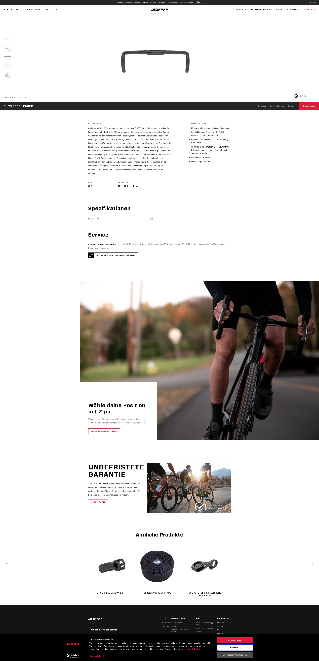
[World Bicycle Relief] (198, 2)
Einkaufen (310, 10)
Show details (95, 656)
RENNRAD (8, 10)
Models (12, 98)
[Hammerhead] (173, 2)
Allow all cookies (235, 640)
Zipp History (222, 626)
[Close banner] (258, 638)
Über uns (220, 623)
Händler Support (177, 626)
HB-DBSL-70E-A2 (23, 98)
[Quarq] (153, 2)
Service (279, 10)
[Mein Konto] (310, 3)
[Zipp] (145, 2)
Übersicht (262, 106)
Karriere (220, 633)
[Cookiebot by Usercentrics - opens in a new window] (73, 656)
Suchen (242, 10)
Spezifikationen (277, 106)
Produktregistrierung (261, 10)
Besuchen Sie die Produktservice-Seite (116, 255)
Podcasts (165, 626)
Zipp (5, 98)
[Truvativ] (137, 2)
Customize (233, 648)
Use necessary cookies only (235, 655)
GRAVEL (19, 10)
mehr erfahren (98, 502)
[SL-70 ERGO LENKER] (155, 62)
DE (316, 2)
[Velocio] (183, 2)
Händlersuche (294, 10)
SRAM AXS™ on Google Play (206, 628)
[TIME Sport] (162, 2)
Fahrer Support (176, 623)
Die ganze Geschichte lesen (104, 431)
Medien (220, 630)
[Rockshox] (129, 2)
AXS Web (199, 632)
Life (46, 10)
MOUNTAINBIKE (33, 10)
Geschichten (166, 623)
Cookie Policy (193, 649)
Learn (55, 10)
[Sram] (120, 2)
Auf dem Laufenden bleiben (104, 630)
